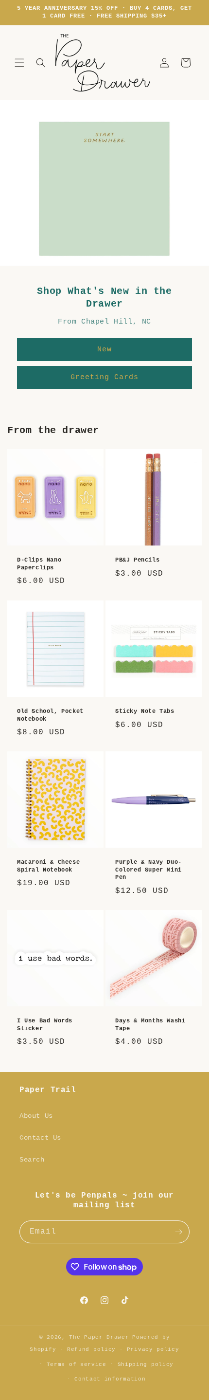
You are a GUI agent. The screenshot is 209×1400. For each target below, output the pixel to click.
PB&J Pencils (137, 560)
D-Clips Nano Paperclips (39, 564)
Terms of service (76, 1364)
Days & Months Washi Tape (150, 1025)
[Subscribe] (178, 1231)
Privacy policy (153, 1349)
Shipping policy (146, 1364)
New (104, 349)
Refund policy (91, 1349)
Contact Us (40, 1138)
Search (32, 1160)
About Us (36, 1116)
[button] (19, 62)
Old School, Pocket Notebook (50, 715)
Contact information (109, 1379)
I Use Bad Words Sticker (44, 1025)
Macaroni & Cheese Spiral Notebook (48, 866)
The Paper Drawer (99, 1337)
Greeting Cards (104, 377)
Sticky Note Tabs (144, 711)
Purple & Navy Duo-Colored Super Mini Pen (148, 870)
